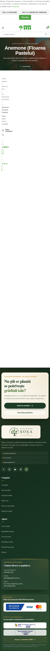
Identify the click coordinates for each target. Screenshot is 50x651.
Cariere (3, 552)
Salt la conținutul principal (34, 12)
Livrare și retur (6, 537)
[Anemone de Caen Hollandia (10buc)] (3, 140)
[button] (25, 66)
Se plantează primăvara (5, 96)
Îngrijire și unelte (6, 511)
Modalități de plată (7, 531)
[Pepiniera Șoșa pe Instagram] (9, 469)
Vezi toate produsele (25, 413)
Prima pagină (4, 80)
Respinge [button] (15, 6)
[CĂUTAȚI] (45, 34)
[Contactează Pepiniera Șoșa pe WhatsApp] (26, 469)
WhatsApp (25, 17)
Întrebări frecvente (7, 547)
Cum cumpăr (5, 526)
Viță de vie (4, 501)
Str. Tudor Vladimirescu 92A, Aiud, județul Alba (13, 585)
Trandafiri (4, 485)
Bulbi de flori (5, 87)
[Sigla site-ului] (25, 28)
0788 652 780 (8, 572)
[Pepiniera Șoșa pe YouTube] (15, 469)
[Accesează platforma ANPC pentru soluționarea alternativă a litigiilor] (25, 625)
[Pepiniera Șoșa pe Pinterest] (20, 469)
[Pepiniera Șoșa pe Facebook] (3, 469)
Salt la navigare (9, 12)
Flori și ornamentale (7, 506)
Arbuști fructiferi (6, 495)
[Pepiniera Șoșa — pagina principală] (20, 432)
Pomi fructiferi (6, 490)
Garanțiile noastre (7, 542)
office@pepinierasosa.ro (12, 578)
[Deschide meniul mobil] (3, 27)
